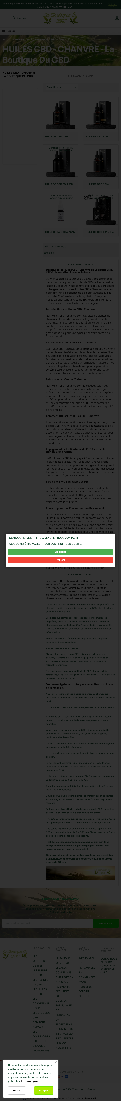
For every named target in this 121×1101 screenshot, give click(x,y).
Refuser (17, 1090)
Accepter (44, 1090)
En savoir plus (29, 1081)
